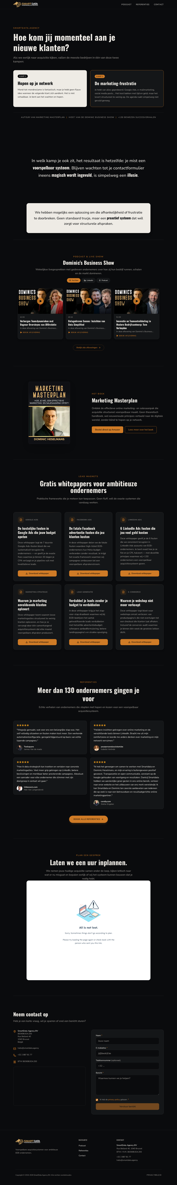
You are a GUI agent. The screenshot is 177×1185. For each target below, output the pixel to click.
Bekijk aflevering (31, 332)
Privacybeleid (154, 1175)
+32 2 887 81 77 (25, 1054)
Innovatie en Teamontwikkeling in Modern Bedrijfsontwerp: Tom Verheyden (133, 324)
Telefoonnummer (108, 1060)
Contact (159, 4)
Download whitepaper (39, 573)
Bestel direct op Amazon (107, 429)
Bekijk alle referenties (87, 819)
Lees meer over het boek (140, 429)
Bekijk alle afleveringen (86, 347)
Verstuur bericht (127, 1106)
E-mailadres (101, 1048)
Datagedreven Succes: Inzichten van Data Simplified (86, 322)
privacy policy (114, 1099)
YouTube (75, 280)
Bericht (99, 1073)
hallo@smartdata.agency (28, 1048)
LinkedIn (90, 280)
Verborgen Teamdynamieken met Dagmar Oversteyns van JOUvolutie (38, 322)
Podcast (126, 4)
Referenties (142, 4)
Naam (99, 1035)
